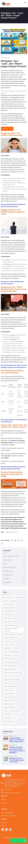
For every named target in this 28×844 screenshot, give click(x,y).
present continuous (9, 693)
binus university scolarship (11, 621)
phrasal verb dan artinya (10, 686)
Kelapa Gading (7, 655)
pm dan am (19, 690)
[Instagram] (6, 829)
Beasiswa (6, 600)
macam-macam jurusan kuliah (11, 665)
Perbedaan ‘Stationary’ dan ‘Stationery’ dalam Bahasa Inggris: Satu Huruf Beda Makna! (17, 749)
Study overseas (8, 714)
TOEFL (15, 717)
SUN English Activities (9, 567)
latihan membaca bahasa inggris (12, 662)
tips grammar (7, 717)
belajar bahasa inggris (10, 611)
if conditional (7, 641)
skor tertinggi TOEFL (16, 711)
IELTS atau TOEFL (17, 506)
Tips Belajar (6, 578)
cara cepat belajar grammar (11, 625)
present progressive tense (10, 707)
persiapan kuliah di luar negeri (12, 679)
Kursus (16, 655)
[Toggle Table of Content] (10, 128)
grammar (20, 634)
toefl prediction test (9, 721)
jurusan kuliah (8, 648)
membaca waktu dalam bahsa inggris (13, 672)
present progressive (9, 704)
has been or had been (9, 637)
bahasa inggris (19, 597)
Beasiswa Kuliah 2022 (9, 604)
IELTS (18, 637)
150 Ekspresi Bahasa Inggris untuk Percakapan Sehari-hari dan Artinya (16, 739)
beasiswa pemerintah (9, 607)
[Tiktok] (2, 829)
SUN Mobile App (7, 571)
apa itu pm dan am (8, 597)
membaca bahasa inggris (10, 669)
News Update (7, 560)
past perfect (7, 676)
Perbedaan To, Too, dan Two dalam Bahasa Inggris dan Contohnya (16, 760)
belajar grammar (8, 614)
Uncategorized (7, 582)
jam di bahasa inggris (9, 644)
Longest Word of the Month (11, 556)
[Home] (6, 775)
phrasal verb (7, 683)
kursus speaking (8, 658)
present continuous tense (10, 697)
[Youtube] (10, 829)
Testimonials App (8, 575)
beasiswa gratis (15, 600)
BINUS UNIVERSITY (8, 618)
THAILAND (17, 714)
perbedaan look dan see (11, 532)
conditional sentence (9, 634)
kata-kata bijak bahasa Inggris (12, 651)
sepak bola (13, 339)
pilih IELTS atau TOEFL (9, 690)
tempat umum (16, 440)
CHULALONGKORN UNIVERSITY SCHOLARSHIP (11, 629)
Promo (5, 563)
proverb (6, 711)
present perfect (8, 700)
